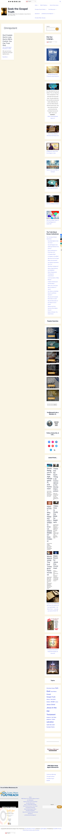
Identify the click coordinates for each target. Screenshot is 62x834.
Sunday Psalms (51, 727)
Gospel (49, 694)
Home (36, 5)
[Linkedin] (14, 1)
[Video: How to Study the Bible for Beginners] (56, 502)
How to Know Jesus (54, 5)
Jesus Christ (51, 704)
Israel (53, 702)
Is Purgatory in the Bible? (53, 256)
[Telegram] (16, 1)
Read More (51, 336)
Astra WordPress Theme (30, 828)
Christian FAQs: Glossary (40, 17)
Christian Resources (30, 803)
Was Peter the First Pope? (53, 258)
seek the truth (51, 724)
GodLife (48, 780)
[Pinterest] (19, 1)
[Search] (57, 29)
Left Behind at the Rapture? (47, 13)
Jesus (56, 701)
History (48, 699)
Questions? (37, 13)
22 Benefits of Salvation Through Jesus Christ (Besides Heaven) (52, 331)
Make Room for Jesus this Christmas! (55, 562)
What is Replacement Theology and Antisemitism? (52, 274)
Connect (37, 830)
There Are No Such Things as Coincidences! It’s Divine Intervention (55, 480)
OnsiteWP (55, 828)
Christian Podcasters (30, 810)
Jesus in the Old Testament (52, 711)
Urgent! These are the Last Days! (30, 801)
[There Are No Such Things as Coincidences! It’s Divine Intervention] (56, 465)
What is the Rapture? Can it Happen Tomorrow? (52, 343)
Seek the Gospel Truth (18, 10)
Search (48, 26)
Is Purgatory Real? (52, 254)
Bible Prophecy (43, 5)
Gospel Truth (51, 697)
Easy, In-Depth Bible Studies (30, 804)
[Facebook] (8, 1)
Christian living (50, 688)
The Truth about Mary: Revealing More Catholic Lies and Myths (52, 393)
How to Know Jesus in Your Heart (30, 806)
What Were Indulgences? (53, 266)
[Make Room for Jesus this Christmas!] (56, 552)
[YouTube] (18, 1)
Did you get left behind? (53, 188)
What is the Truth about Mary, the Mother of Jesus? (53, 287)
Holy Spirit (53, 699)
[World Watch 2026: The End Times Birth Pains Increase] (49, 553)
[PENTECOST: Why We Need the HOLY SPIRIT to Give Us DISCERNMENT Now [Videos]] (49, 503)
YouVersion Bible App (51, 774)
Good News (54, 691)
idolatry (48, 701)
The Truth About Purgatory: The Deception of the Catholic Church (52, 367)
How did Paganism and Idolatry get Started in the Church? (53, 246)
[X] (10, 1)
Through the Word (50, 776)
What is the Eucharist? (52, 260)
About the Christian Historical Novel (30, 812)
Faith (56, 688)
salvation (50, 722)
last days (54, 717)
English (29, 1)
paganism (49, 719)
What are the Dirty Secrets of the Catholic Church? (53, 308)
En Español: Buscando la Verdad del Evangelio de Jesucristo (53, 651)
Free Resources (51, 9)
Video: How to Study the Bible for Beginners (55, 514)
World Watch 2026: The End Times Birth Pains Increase (49, 565)
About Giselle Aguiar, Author (30, 809)
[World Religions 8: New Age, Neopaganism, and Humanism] (49, 465)
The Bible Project (50, 778)
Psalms (53, 719)
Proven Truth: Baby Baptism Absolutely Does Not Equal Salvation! (52, 355)
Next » (55, 404)
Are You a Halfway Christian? (53, 203)
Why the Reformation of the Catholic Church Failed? (53, 302)
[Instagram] (12, 1)
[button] (60, 1)
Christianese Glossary (30, 807)
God (3, 47)
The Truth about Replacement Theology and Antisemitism (51, 380)
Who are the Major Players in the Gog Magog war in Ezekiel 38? (53, 222)
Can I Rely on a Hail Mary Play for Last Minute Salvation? (53, 293)
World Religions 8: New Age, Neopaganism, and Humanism (49, 478)
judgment (49, 717)
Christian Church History (40, 9)
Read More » (5, 57)
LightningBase (44, 828)
